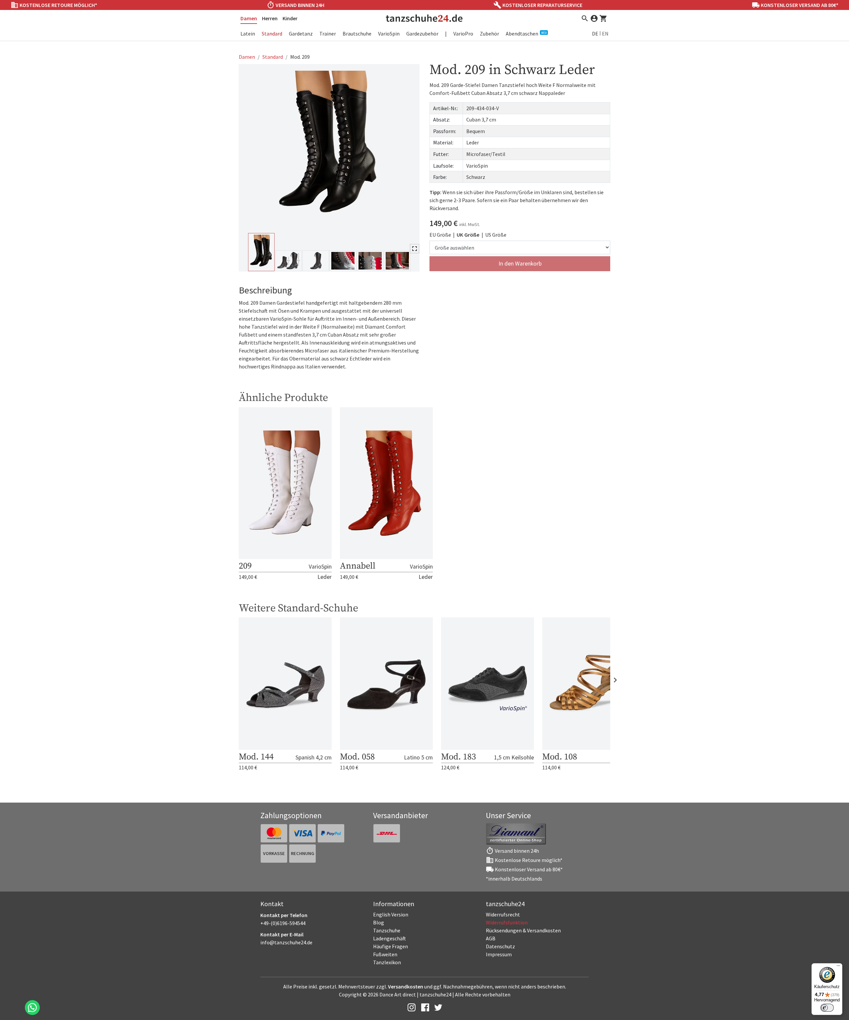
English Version (390, 914)
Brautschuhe (357, 33)
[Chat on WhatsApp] (32, 1007)
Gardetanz (301, 33)
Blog (378, 922)
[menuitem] (537, 914)
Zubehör (489, 33)
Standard (272, 33)
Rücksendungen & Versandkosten (523, 930)
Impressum (499, 954)
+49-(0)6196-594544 (282, 923)
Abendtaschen (526, 33)
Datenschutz (500, 946)
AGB (490, 938)
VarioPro (463, 33)
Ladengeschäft (389, 938)
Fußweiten (385, 954)
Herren (270, 18)
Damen (248, 18)
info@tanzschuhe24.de (286, 942)
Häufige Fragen (390, 946)
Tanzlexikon (387, 962)
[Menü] (838, 967)
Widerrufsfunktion (507, 922)
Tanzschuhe (386, 930)
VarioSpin (389, 33)
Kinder (290, 18)
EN (605, 33)
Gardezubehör (422, 33)
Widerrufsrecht (503, 914)
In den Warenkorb (520, 263)
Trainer (327, 33)
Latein (247, 33)
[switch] (827, 1008)
